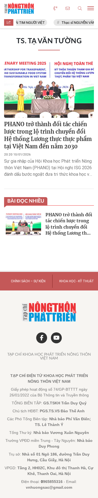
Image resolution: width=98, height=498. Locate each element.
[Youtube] (56, 337)
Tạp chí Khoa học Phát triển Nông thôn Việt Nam (49, 356)
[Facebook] (41, 337)
